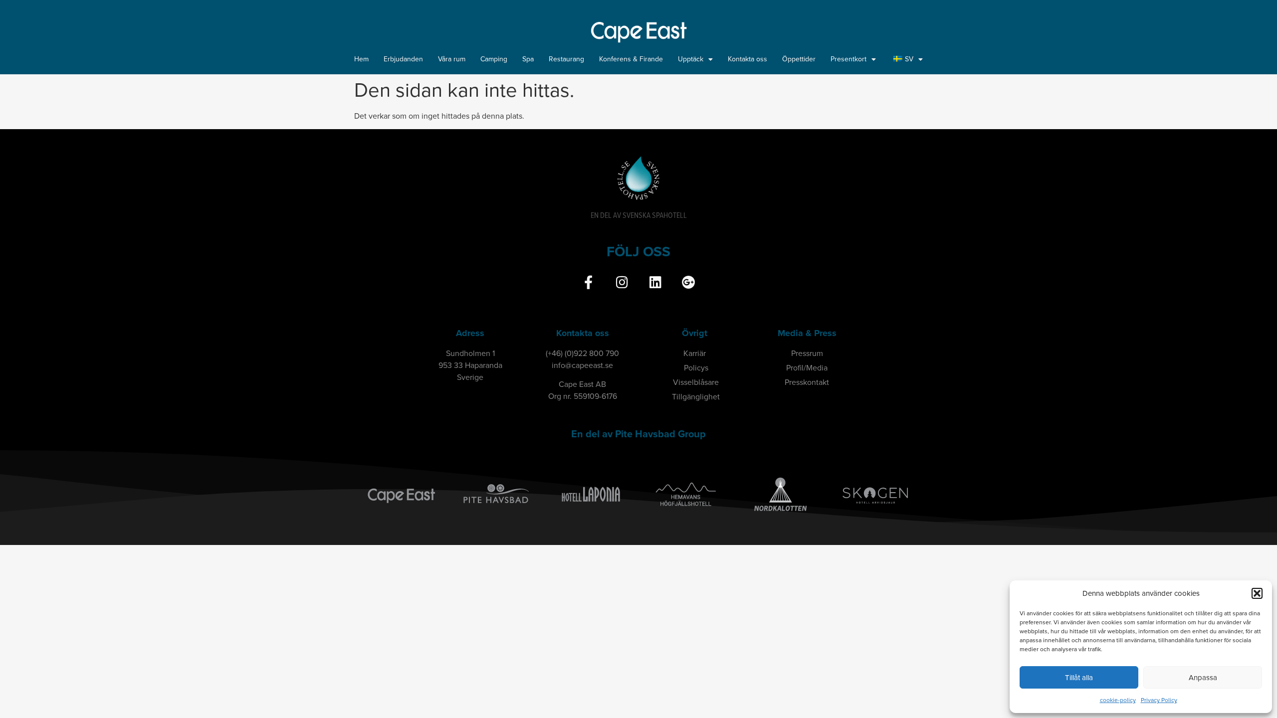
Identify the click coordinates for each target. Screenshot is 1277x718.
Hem (361, 59)
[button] (1257, 593)
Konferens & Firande (631, 59)
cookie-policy (1118, 700)
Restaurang (566, 59)
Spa (528, 59)
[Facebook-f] (588, 282)
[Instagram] (622, 282)
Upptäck (690, 59)
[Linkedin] (655, 282)
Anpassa (1203, 677)
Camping (493, 59)
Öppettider (799, 59)
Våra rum (451, 59)
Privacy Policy (1159, 700)
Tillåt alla (1079, 677)
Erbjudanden (403, 59)
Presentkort (848, 59)
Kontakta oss (747, 59)
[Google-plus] (688, 282)
